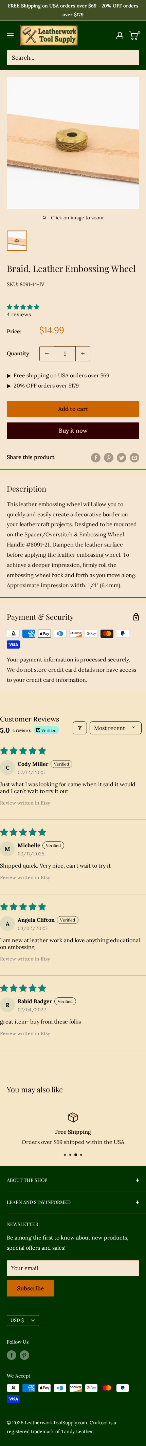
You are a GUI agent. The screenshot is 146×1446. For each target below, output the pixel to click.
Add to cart (73, 409)
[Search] (130, 57)
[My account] (119, 35)
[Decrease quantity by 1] (47, 353)
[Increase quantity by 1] (83, 353)
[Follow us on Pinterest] (24, 1355)
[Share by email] (134, 457)
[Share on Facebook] (96, 457)
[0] (133, 36)
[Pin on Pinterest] (108, 457)
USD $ (17, 1320)
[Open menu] (10, 35)
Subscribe (30, 1288)
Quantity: (19, 353)
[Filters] (80, 727)
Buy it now (73, 430)
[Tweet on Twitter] (121, 457)
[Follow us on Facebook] (11, 1355)
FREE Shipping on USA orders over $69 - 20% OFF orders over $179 (73, 10)
